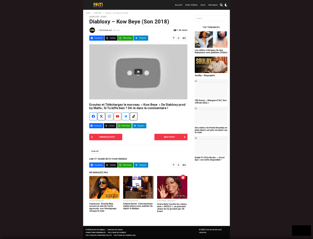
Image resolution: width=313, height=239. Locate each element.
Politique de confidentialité (99, 235)
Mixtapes (213, 5)
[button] (221, 4)
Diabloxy (94, 17)
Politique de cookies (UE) (125, 235)
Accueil (178, 5)
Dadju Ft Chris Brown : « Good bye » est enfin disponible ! (209, 158)
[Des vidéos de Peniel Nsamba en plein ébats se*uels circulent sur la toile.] (211, 116)
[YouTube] (117, 116)
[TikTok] (133, 116)
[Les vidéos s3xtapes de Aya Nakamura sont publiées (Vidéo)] (211, 39)
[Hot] (183, 177)
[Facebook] (93, 116)
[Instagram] (109, 116)
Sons (203, 5)
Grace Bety (171, 201)
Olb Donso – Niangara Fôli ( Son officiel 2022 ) (211, 101)
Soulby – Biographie (205, 75)
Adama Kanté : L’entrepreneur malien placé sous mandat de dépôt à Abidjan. (138, 206)
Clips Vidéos (191, 5)
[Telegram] (125, 116)
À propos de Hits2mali (95, 230)
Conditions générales (96, 232)
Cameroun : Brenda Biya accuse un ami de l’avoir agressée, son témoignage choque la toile (102, 207)
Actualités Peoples (96, 201)
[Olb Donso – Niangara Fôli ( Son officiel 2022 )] (211, 89)
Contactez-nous (115, 230)
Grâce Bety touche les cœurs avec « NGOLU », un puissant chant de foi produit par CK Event (172, 208)
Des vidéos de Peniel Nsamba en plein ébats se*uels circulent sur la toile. (211, 130)
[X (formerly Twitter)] (101, 116)
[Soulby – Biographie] (211, 65)
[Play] (138, 72)
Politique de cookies (117, 232)
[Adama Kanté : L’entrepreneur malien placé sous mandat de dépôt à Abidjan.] (138, 187)
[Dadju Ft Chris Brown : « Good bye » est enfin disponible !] (211, 146)
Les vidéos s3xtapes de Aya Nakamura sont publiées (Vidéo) (211, 51)
